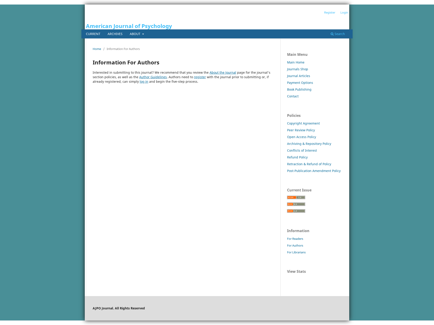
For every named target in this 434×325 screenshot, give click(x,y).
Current (93, 34)
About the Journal (223, 72)
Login (344, 12)
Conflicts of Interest (302, 150)
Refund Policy (297, 157)
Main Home (295, 62)
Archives (115, 34)
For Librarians (296, 252)
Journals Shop (297, 69)
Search (339, 34)
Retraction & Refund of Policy (309, 164)
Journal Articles (298, 76)
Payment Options (300, 82)
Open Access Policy (301, 137)
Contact (293, 96)
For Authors (295, 245)
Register (329, 12)
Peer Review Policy (301, 130)
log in (144, 81)
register (200, 77)
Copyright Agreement (303, 123)
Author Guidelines (153, 77)
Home (97, 49)
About (135, 34)
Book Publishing (299, 89)
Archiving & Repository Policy (309, 143)
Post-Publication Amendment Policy (314, 171)
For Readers (295, 239)
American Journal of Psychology (129, 26)
